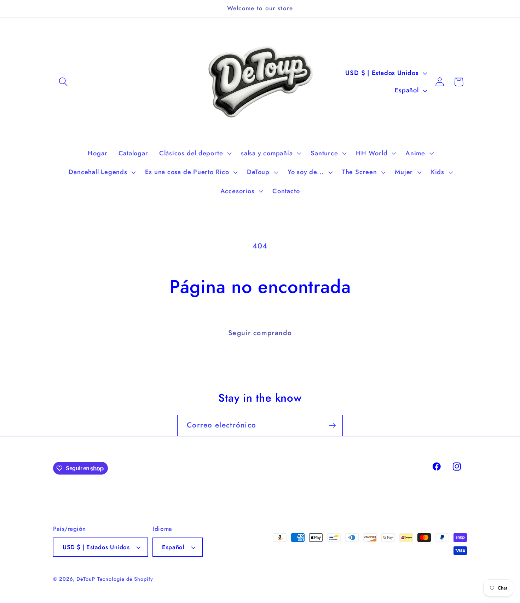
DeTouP (85, 578)
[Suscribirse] (332, 425)
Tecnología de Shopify (125, 578)
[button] (63, 82)
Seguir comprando (260, 333)
